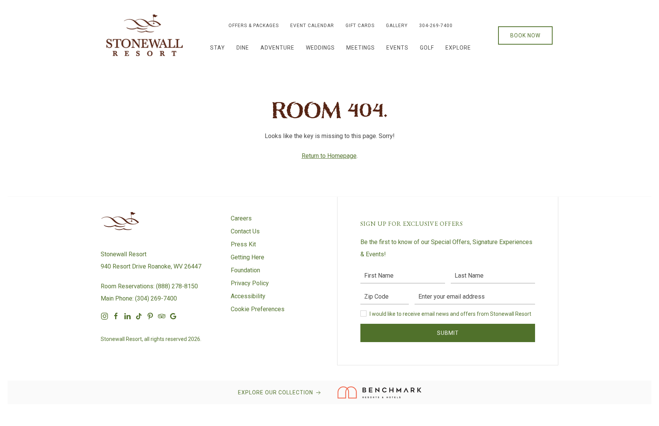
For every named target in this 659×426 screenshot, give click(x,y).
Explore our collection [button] (276, 392)
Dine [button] (242, 48)
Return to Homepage (329, 155)
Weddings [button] (320, 48)
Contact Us (245, 231)
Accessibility (248, 296)
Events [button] (397, 48)
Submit (448, 333)
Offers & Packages (253, 25)
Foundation (245, 270)
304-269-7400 (436, 25)
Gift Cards (360, 25)
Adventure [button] (277, 48)
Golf (427, 48)
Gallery (397, 25)
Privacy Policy (250, 283)
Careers (241, 218)
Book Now (525, 35)
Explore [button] (458, 48)
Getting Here (247, 257)
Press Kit (243, 244)
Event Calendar (312, 25)
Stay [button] (217, 48)
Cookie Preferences (257, 309)
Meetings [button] (360, 48)
